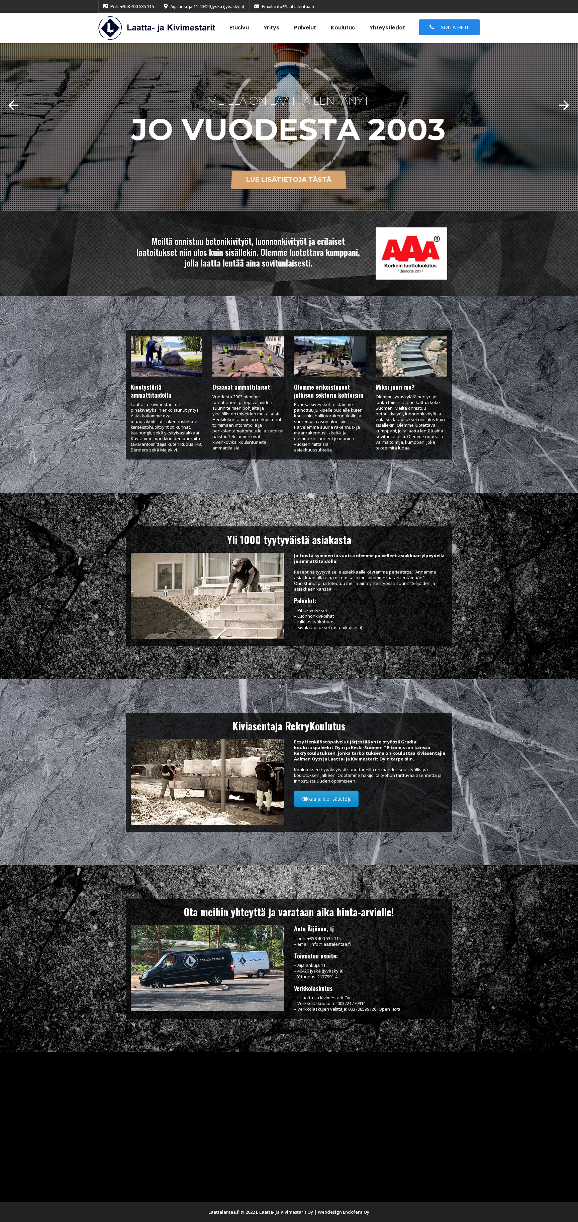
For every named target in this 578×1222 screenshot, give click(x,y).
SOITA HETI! (455, 27)
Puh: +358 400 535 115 (132, 6)
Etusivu (239, 27)
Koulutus (343, 27)
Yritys (271, 27)
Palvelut (305, 27)
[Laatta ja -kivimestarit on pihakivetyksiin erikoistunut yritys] (156, 27)
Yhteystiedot (387, 27)
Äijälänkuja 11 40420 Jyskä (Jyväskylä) (207, 6)
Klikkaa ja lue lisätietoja (326, 799)
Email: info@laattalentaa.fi (288, 6)
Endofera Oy (356, 1212)
